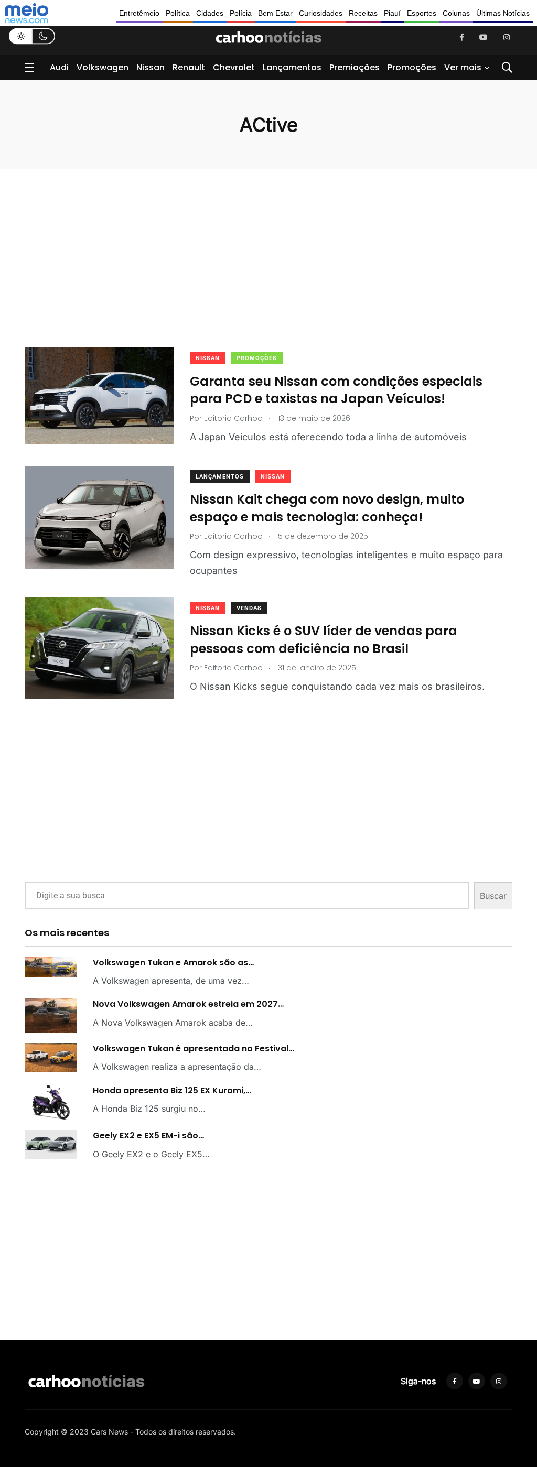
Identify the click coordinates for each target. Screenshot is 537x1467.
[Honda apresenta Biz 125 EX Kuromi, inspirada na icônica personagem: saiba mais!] (51, 1102)
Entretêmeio (139, 13)
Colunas (456, 13)
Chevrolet (234, 67)
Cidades (209, 13)
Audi (59, 67)
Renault (189, 67)
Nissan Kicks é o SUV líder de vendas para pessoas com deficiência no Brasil (323, 639)
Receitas (363, 13)
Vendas (249, 608)
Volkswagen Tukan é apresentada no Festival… (193, 1048)
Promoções (412, 67)
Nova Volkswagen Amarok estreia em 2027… (188, 1004)
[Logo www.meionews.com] (26, 13)
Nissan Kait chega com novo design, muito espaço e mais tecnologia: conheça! (327, 508)
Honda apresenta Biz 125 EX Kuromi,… (172, 1090)
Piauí (392, 13)
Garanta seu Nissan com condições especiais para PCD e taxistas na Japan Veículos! (336, 389)
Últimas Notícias (503, 13)
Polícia (241, 13)
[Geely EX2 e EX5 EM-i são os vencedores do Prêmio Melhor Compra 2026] (51, 1144)
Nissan (150, 67)
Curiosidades (320, 13)
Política (178, 13)
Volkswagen (102, 67)
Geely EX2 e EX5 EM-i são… (148, 1135)
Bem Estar (275, 13)
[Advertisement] (268, 274)
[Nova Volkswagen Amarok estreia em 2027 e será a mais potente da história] (51, 1015)
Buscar (493, 895)
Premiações (354, 67)
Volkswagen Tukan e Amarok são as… (173, 963)
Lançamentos (292, 67)
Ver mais (462, 67)
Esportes (421, 13)
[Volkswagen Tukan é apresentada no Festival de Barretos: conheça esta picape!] (51, 1057)
